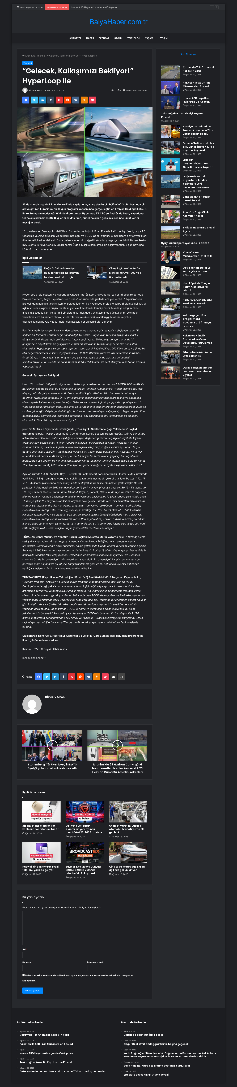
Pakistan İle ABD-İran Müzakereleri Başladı (196, 84)
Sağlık (118, 38)
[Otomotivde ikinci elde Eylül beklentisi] (170, 356)
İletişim (163, 38)
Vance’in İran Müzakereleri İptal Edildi (198, 254)
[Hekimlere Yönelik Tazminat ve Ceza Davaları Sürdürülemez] (170, 340)
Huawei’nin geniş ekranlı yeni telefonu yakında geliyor (40, 868)
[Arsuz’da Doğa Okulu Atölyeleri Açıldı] (170, 216)
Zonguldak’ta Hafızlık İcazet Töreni (196, 198)
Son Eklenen (188, 54)
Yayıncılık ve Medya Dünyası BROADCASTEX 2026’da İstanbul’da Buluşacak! (83, 870)
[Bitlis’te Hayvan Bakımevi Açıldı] (170, 232)
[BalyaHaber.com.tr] (118, 22)
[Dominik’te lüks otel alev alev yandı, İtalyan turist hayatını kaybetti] (170, 147)
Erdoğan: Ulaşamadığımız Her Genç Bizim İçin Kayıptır (198, 163)
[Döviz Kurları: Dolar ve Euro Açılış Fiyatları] (170, 272)
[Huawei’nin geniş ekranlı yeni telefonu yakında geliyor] (41, 852)
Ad (24, 949)
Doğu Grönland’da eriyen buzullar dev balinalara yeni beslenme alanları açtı (61, 273)
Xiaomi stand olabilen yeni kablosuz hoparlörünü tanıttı (40, 827)
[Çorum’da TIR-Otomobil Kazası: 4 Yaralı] (170, 72)
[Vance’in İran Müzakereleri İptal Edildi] (170, 257)
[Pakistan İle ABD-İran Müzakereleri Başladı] (170, 87)
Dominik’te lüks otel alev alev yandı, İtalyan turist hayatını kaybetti (198, 146)
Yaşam (149, 38)
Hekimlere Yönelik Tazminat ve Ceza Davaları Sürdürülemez (197, 339)
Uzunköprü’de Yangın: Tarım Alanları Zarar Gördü (196, 287)
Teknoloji (133, 38)
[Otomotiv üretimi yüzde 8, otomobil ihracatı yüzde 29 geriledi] (128, 811)
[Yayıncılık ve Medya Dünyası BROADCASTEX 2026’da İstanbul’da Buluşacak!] (85, 852)
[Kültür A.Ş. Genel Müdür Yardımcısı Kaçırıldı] (170, 304)
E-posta (27, 962)
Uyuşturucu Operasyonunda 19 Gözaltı (185, 243)
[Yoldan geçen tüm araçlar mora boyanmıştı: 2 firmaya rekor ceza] (170, 320)
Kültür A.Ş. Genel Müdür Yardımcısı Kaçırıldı (197, 301)
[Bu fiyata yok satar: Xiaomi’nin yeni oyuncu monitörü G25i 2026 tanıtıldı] (85, 811)
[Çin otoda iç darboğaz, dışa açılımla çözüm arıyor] (128, 852)
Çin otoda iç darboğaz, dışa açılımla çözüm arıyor (127, 868)
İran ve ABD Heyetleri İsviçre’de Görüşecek (94, 7)
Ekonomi (104, 38)
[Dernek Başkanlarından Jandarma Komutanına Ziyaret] (170, 372)
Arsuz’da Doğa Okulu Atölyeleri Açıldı (196, 214)
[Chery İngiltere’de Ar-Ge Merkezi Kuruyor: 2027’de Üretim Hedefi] (97, 272)
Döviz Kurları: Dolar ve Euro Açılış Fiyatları (197, 269)
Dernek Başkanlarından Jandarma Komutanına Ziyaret (198, 371)
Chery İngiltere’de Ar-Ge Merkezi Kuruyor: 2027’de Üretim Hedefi (125, 273)
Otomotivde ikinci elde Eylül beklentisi (197, 354)
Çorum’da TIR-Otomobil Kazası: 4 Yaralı (198, 69)
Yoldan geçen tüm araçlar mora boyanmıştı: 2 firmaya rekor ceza (197, 321)
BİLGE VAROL (35, 90)
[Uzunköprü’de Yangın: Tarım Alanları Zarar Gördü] (170, 288)
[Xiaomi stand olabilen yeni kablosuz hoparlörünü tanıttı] (41, 811)
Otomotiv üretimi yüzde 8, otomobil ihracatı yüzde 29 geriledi (126, 829)
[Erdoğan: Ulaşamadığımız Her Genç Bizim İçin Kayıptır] (170, 164)
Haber (90, 38)
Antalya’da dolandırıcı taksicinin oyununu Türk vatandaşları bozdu (198, 130)
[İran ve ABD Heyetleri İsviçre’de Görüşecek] (170, 102)
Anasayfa (75, 38)
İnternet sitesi (95, 962)
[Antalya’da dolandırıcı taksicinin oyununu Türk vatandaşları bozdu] (170, 131)
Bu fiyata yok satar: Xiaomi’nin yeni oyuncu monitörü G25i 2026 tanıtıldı (84, 829)
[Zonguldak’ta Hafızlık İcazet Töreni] (170, 201)
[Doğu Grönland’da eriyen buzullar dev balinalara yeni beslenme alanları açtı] (32, 272)
